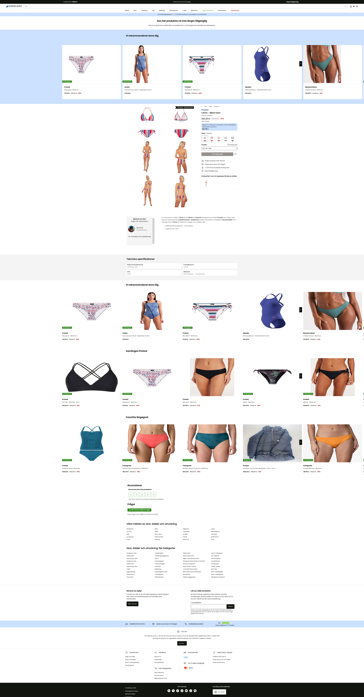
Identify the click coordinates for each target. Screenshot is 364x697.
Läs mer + (205, 129)
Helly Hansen (159, 537)
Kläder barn (186, 553)
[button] (147, 122)
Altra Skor (214, 569)
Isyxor (156, 558)
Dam (205, 106)
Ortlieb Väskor (215, 566)
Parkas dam (130, 556)
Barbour (157, 539)
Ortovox (129, 531)
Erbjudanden (235, 10)
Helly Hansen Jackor (189, 566)
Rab (128, 534)
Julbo (213, 529)
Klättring (162, 10)
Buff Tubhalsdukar (217, 571)
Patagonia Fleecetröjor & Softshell (194, 561)
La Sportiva (130, 537)
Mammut (186, 539)
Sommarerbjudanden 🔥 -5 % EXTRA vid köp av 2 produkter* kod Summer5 (182, 14)
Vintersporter (173, 10)
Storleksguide (232, 145)
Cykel (184, 10)
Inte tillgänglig (217, 154)
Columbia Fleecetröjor (190, 569)
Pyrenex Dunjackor (189, 564)
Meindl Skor (186, 574)
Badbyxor (216, 106)
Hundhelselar (215, 561)
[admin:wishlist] (235, 154)
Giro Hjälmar (215, 556)
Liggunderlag (131, 571)
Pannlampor (131, 574)
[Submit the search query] (346, 7)
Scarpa (185, 534)
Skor (135, 10)
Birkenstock (215, 537)
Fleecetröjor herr (132, 566)
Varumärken (222, 10)
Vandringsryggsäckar (162, 556)
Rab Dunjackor (216, 558)
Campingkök (159, 553)
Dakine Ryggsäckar (189, 577)
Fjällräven (186, 529)
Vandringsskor (159, 561)
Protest (204, 110)
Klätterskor (158, 569)
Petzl (212, 539)
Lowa (128, 539)
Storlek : (204, 145)
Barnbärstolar (159, 577)
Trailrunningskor (160, 564)
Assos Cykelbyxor (216, 553)
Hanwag (214, 534)
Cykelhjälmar (159, 574)
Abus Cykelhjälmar (217, 574)
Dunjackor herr (131, 561)
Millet (156, 531)
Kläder (127, 10)
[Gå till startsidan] (202, 106)
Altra (156, 529)
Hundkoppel (215, 564)
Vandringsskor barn (161, 571)
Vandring (144, 10)
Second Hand (209, 10)
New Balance (215, 531)
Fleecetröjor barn (188, 556)
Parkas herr (130, 564)
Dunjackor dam (132, 553)
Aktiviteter (194, 10)
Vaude (185, 537)
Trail (153, 10)
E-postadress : (196, 602)
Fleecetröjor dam (132, 558)
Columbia (186, 531)
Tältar (128, 569)
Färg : (206, 133)
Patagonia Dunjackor (218, 577)
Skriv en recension (206, 115)
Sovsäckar (130, 577)
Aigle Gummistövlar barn (191, 558)
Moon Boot (158, 534)
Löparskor (158, 566)
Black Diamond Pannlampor (192, 571)
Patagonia (130, 529)
